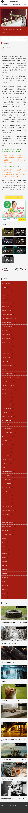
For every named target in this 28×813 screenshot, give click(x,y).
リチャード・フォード (7, 506)
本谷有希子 (5, 573)
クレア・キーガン (6, 350)
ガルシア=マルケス (7, 342)
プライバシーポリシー (12, 805)
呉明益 (4, 546)
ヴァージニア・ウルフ (7, 534)
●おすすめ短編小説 (7, 283)
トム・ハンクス (6, 455)
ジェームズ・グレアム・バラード (10, 385)
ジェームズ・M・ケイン (8, 381)
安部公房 (5, 557)
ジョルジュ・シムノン (7, 404)
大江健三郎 (5, 549)
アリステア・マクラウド (8, 302)
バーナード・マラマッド (8, 471)
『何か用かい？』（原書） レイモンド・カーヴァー (13, 779)
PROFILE (25, 4)
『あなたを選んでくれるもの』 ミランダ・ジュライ (20, 232)
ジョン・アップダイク (7, 408)
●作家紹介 (5, 295)
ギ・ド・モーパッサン (7, 346)
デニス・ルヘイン (6, 448)
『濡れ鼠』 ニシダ (5, 681)
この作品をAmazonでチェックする (14, 197)
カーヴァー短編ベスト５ (16, 4)
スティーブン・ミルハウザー (9, 432)
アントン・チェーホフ (7, 314)
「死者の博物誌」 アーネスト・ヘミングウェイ (19, 269)
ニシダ (4, 467)
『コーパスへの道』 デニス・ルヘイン (10, 720)
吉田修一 (5, 542)
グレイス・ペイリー (7, 357)
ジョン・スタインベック (8, 416)
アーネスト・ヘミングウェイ (9, 318)
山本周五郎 (5, 561)
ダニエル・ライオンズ (7, 444)
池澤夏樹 (5, 593)
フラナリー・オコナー (7, 475)
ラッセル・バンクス (7, 502)
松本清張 (5, 585)
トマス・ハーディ (6, 451)
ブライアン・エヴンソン (8, 479)
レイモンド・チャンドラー (8, 526)
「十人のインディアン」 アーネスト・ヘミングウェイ (13, 759)
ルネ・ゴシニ (5, 518)
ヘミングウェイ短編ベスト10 (5, 4)
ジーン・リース (6, 424)
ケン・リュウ (5, 361)
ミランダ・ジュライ (5, 32)
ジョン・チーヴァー (7, 420)
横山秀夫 (5, 589)
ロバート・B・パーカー (8, 530)
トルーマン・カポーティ (8, 459)
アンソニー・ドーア (7, 310)
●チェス (4, 287)
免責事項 (3, 805)
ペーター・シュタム (7, 483)
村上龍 (4, 581)
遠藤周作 (5, 597)
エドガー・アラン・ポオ (8, 326)
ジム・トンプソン (6, 393)
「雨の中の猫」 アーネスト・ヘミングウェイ (11, 700)
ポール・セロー (6, 491)
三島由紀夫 (5, 538)
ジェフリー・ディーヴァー (8, 373)
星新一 (4, 565)
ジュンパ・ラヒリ (6, 400)
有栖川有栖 (5, 569)
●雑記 (4, 299)
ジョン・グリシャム (7, 412)
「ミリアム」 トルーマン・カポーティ (10, 643)
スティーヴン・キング (7, 436)
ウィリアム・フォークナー (8, 322)
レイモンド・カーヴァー (8, 522)
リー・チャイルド (6, 514)
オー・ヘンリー (6, 330)
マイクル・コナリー (7, 495)
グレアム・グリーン (7, 353)
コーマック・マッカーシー (8, 365)
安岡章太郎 (5, 553)
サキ (4, 369)
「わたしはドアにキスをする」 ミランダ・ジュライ (20, 241)
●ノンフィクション (7, 291)
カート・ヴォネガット (7, 338)
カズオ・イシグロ (6, 334)
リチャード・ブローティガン (9, 510)
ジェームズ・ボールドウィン (9, 389)
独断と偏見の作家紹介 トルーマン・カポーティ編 (12, 798)
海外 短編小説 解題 (14, 1)
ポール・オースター (7, 487)
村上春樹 (5, 577)
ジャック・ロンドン (7, 397)
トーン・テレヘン (6, 463)
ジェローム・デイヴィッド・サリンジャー (12, 377)
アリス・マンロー (6, 306)
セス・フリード (6, 440)
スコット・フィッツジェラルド (9, 428)
